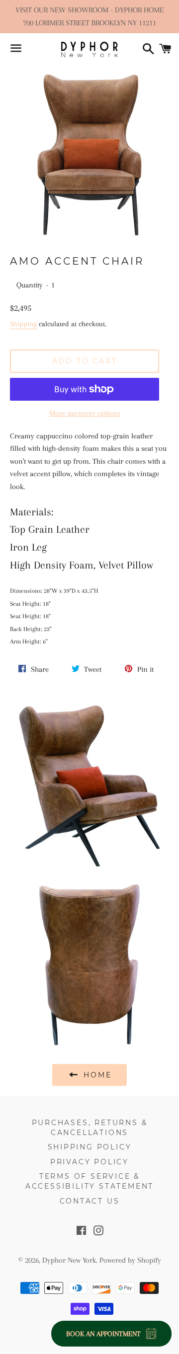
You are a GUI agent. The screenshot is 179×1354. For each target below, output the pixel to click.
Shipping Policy (90, 1146)
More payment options (84, 413)
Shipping (23, 324)
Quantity (29, 285)
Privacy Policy (89, 1161)
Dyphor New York (69, 1260)
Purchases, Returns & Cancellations (90, 1127)
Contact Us (90, 1201)
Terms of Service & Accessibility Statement (89, 1181)
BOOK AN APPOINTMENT (103, 1334)
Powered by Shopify (130, 1260)
